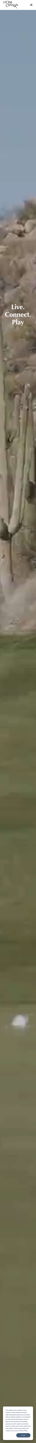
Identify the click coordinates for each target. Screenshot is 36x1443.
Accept (23, 1435)
